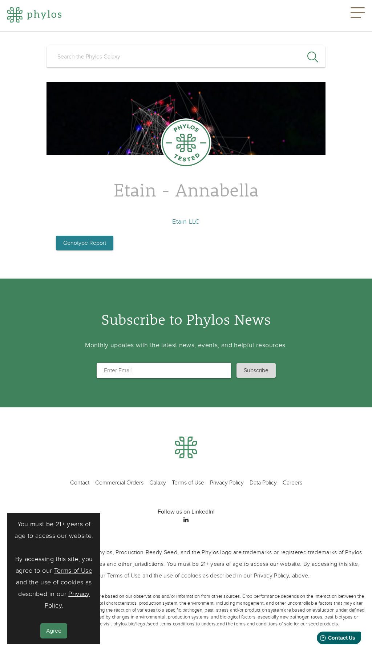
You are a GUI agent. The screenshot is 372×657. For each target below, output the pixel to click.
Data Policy (263, 482)
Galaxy (157, 482)
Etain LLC (185, 222)
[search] (186, 56)
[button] (358, 15)
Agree (53, 630)
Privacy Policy (227, 482)
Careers (292, 482)
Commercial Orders (119, 482)
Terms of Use (73, 571)
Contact (79, 482)
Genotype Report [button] (84, 243)
